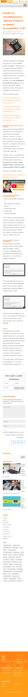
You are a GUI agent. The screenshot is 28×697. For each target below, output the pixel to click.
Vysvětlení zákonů (7, 576)
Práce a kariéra (6, 531)
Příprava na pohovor (11, 569)
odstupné (12, 256)
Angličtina (5, 517)
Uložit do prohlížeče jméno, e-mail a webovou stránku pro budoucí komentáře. (13, 435)
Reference (18, 683)
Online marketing (7, 524)
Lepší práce (15, 554)
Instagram (18, 672)
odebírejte (14, 362)
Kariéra (10, 554)
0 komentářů (21, 33)
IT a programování (12, 550)
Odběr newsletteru (6, 661)
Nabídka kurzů (11, 557)
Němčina (5, 520)
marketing (21, 554)
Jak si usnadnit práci (7, 552)
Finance (5, 550)
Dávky (21, 547)
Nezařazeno (6, 522)
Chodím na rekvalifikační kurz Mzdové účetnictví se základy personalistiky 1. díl (12, 100)
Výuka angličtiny (12, 578)
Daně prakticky (15, 547)
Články (3, 683)
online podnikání (6, 561)
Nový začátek (6, 559)
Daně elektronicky (7, 547)
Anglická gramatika (7, 545)
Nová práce (18, 557)
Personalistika (6, 527)
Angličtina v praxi (16, 545)
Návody (12, 559)
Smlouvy (5, 573)
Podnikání (5, 529)
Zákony (19, 578)
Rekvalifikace (20, 569)
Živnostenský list (12, 580)
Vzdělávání (14, 33)
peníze (20, 561)
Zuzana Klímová (10, 31)
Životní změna (20, 580)
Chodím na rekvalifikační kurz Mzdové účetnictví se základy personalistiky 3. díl (12, 118)
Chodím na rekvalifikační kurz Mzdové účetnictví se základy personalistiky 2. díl (12, 109)
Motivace (5, 557)
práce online (19, 566)
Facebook (18, 670)
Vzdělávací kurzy (15, 576)
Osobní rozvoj (14, 561)
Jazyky (22, 552)
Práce (14, 566)
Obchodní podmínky (20, 661)
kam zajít (5, 554)
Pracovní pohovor (17, 564)
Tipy (9, 573)
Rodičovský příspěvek (17, 571)
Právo (4, 569)
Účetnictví (5, 580)
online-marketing (18, 559)
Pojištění (11, 564)
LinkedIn (18, 675)
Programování (6, 533)
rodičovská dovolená (7, 571)
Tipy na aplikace (15, 573)
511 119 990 (24, 1)
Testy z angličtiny (6, 670)
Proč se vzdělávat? (7, 566)
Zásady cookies (19, 659)
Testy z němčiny (6, 672)
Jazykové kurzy (16, 552)
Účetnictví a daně (7, 33)
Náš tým (4, 659)
